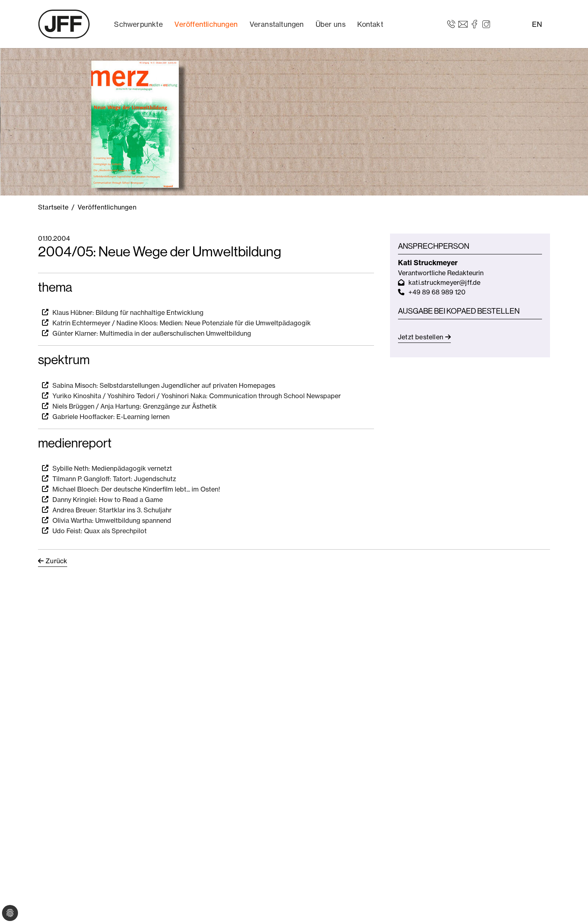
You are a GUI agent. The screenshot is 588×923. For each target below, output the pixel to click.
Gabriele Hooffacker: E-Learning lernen (111, 417)
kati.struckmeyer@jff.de (444, 282)
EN (537, 24)
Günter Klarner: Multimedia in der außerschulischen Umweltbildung (151, 333)
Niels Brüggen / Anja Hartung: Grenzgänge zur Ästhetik (134, 406)
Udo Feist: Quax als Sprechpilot (99, 531)
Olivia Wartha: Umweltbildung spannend (111, 520)
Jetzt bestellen (420, 337)
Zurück (56, 561)
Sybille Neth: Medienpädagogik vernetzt (112, 468)
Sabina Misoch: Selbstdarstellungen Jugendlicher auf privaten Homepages (163, 385)
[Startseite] (64, 24)
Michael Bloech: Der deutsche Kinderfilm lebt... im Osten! (136, 489)
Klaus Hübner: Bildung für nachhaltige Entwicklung (128, 312)
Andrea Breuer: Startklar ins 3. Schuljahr (112, 510)
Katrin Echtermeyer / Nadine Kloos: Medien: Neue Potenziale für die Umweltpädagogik (181, 323)
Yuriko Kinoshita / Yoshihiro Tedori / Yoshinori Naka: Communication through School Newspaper (196, 396)
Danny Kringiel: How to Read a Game (107, 500)
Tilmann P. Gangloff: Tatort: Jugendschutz (114, 479)
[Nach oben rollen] (570, 905)
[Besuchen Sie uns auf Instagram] (486, 24)
